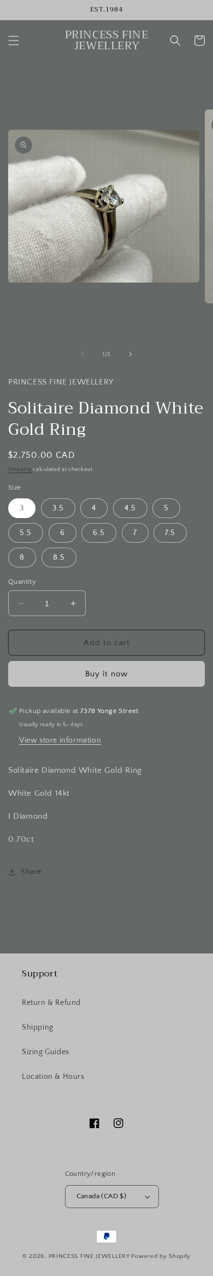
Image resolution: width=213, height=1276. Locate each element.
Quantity (22, 581)
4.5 (130, 508)
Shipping (20, 470)
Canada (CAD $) (101, 1196)
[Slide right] (131, 354)
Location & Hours (53, 1076)
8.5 (59, 557)
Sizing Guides (45, 1052)
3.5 (58, 508)
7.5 (170, 532)
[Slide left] (82, 354)
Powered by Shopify (161, 1256)
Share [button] (31, 871)
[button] (14, 40)
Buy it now (106, 674)
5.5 (26, 532)
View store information (60, 740)
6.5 (99, 532)
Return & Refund (51, 1002)
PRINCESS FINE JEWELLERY (89, 1256)
